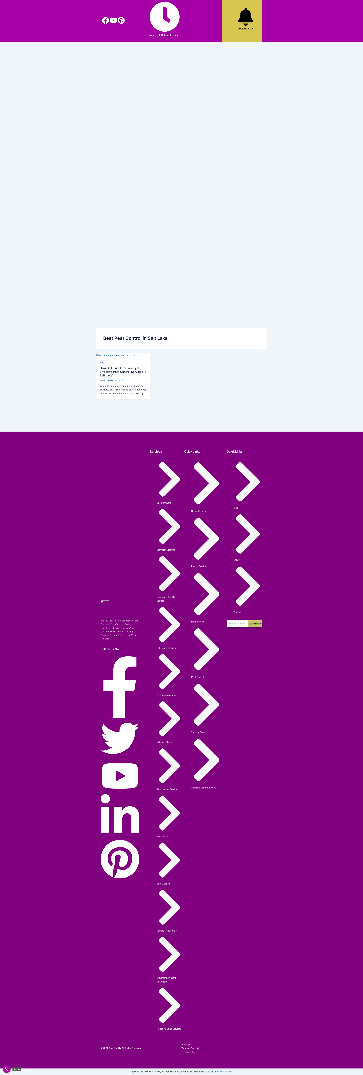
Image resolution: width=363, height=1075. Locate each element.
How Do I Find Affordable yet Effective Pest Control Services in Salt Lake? (123, 371)
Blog (102, 362)
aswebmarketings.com (221, 1071)
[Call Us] (7, 1069)
